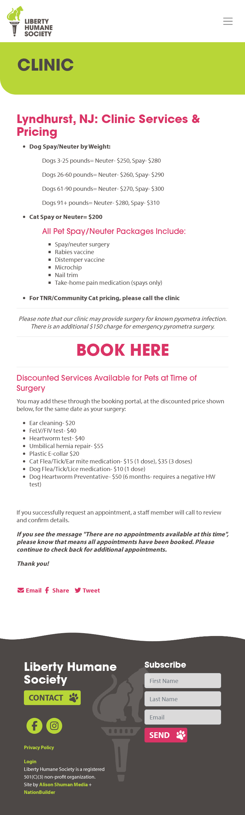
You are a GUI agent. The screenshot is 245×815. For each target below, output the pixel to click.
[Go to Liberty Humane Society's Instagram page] (53, 727)
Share (60, 590)
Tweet (91, 590)
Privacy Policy (39, 747)
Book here (122, 352)
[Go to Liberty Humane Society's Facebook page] (33, 727)
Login (30, 761)
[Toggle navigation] (228, 21)
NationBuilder (39, 792)
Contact (46, 697)
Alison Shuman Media (63, 784)
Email (33, 590)
